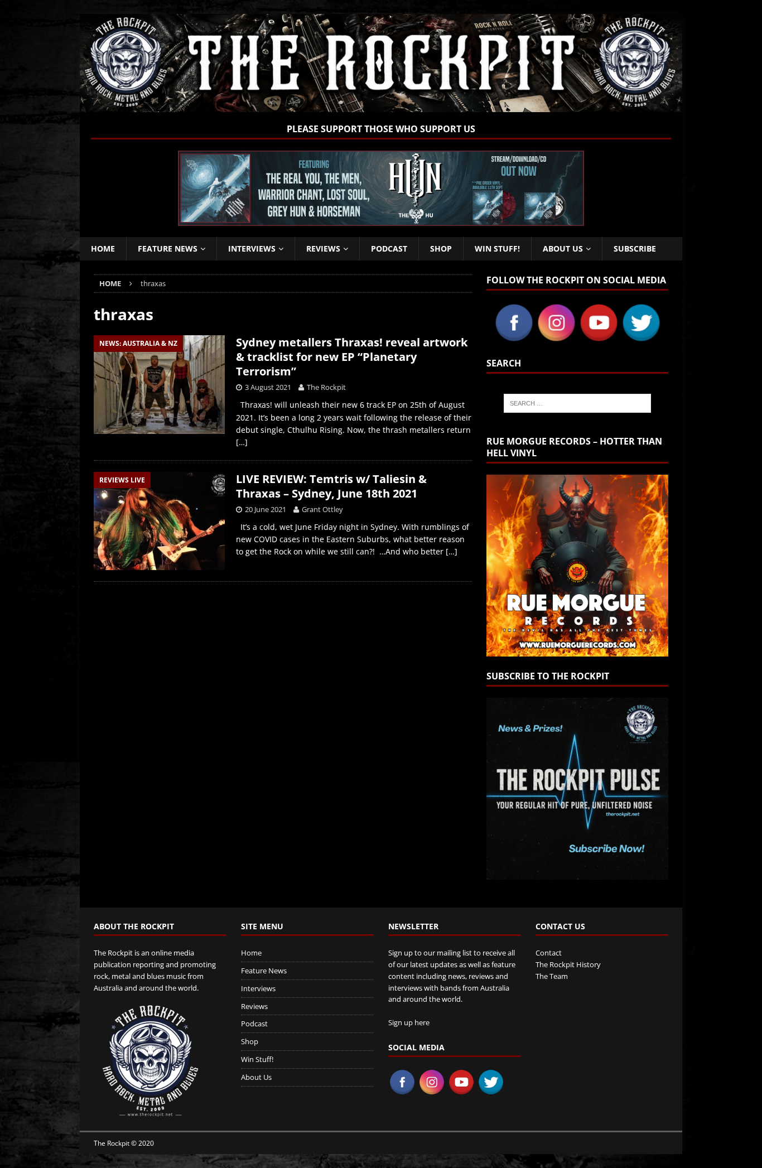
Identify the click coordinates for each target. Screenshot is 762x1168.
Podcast (389, 248)
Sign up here (409, 1022)
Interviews (252, 248)
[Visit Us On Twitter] (641, 337)
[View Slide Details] (381, 188)
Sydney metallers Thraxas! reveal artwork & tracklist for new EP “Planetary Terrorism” (351, 357)
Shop (441, 248)
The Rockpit (326, 387)
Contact (549, 953)
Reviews (323, 248)
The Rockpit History (568, 964)
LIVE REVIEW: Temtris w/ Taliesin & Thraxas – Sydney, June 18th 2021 (331, 486)
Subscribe (635, 248)
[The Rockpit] (381, 105)
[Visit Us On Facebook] (514, 337)
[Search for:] (577, 403)
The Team (552, 976)
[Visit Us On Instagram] (556, 337)
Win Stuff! (497, 248)
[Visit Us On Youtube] (598, 337)
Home (103, 248)
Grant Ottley (322, 509)
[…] (242, 442)
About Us (563, 248)
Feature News (167, 248)
